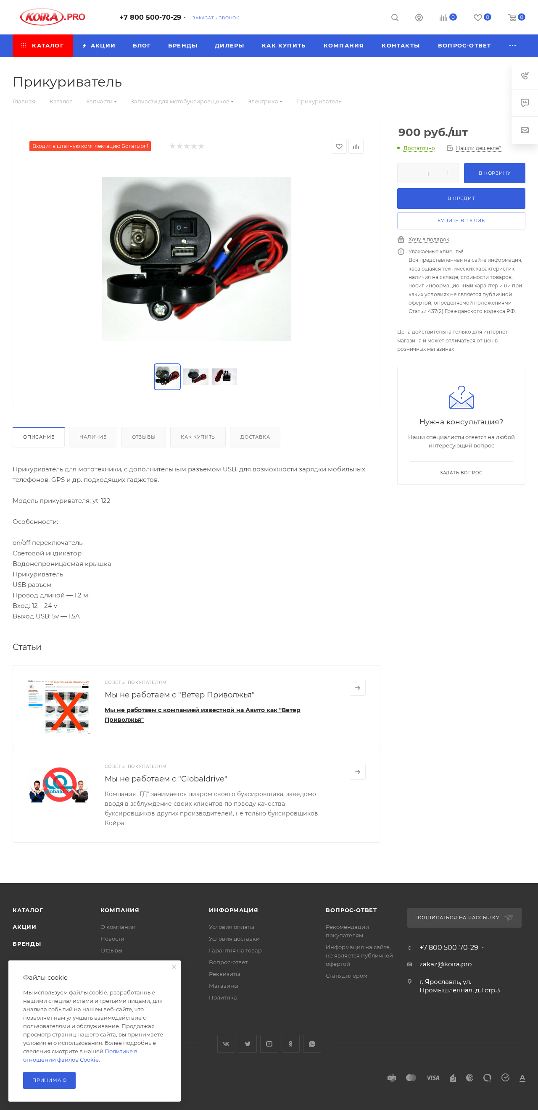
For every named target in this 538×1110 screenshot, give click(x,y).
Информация (233, 910)
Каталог (28, 910)
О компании (118, 926)
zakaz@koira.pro (445, 964)
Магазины (223, 985)
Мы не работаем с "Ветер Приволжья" (180, 695)
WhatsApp (312, 1044)
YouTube (269, 1044)
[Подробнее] (358, 688)
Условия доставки (234, 938)
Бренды (27, 943)
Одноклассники (291, 1044)
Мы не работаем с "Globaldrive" (166, 779)
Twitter (248, 1044)
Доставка (255, 437)
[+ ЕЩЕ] (512, 45)
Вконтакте (226, 1044)
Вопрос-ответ (228, 962)
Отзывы (144, 437)
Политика (223, 997)
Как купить (198, 437)
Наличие (93, 437)
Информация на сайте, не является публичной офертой (359, 955)
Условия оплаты (231, 926)
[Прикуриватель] (196, 258)
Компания (120, 910)
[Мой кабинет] (419, 18)
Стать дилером (346, 975)
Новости (112, 938)
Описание (38, 437)
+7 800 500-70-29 (150, 17)
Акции (25, 926)
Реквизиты (224, 974)
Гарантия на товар (235, 950)
